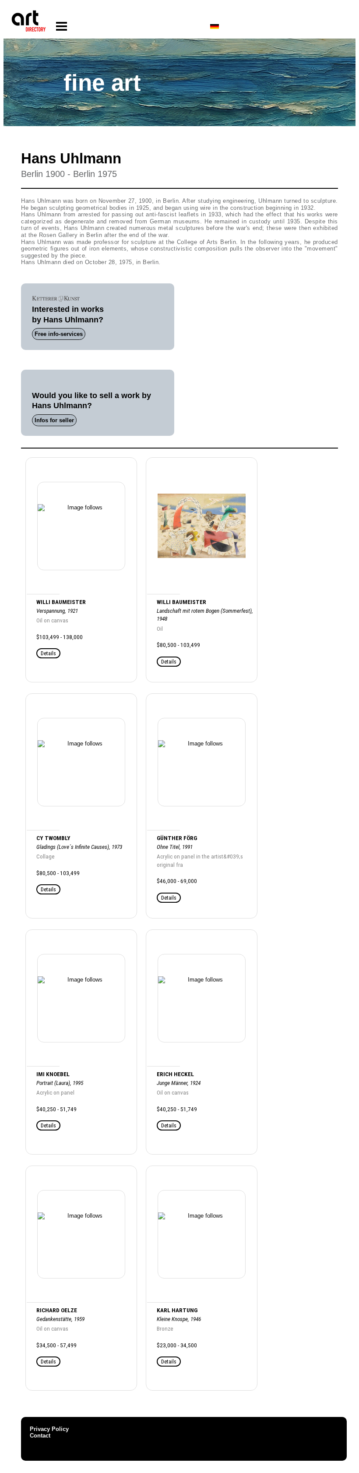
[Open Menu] (61, 26)
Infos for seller (54, 420)
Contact (40, 1435)
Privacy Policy (49, 1429)
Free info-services (59, 334)
